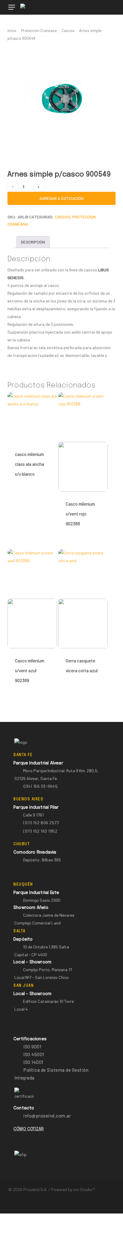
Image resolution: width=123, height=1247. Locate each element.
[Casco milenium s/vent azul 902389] (32, 598)
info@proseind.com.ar (47, 1115)
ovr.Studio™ (84, 1189)
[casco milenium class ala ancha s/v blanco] (32, 417)
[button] (11, 7)
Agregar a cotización (61, 198)
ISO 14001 (33, 1062)
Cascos (67, 30)
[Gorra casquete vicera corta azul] (83, 598)
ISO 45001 (33, 1054)
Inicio (11, 30)
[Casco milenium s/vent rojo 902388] (83, 442)
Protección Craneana (39, 30)
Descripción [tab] (33, 241)
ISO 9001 (32, 1046)
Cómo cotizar (28, 1129)
